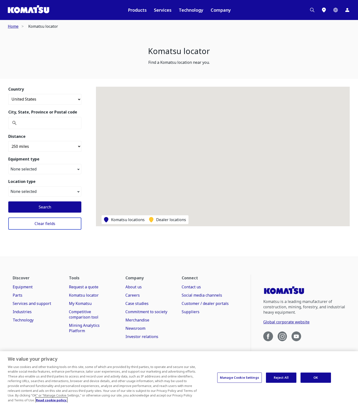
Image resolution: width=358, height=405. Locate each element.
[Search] (312, 10)
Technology (191, 10)
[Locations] (324, 10)
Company (221, 10)
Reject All (281, 377)
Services (162, 10)
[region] (179, 378)
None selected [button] (23, 169)
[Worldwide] (336, 10)
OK (315, 377)
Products (137, 10)
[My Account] (347, 10)
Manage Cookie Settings (239, 377)
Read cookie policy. (51, 400)
